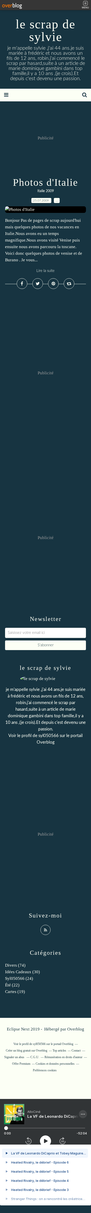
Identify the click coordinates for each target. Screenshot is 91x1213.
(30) (22, 971)
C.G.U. (34, 1057)
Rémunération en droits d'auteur (63, 1057)
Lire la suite (45, 271)
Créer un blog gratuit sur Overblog (26, 1050)
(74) (15, 965)
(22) (12, 985)
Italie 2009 (45, 191)
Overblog (75, 1029)
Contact (76, 1050)
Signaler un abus (14, 1057)
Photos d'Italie (45, 182)
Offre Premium (21, 1063)
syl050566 (48, 735)
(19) (15, 991)
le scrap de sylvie (45, 30)
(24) (19, 978)
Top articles (59, 1050)
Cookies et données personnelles (55, 1063)
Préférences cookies (45, 1070)
